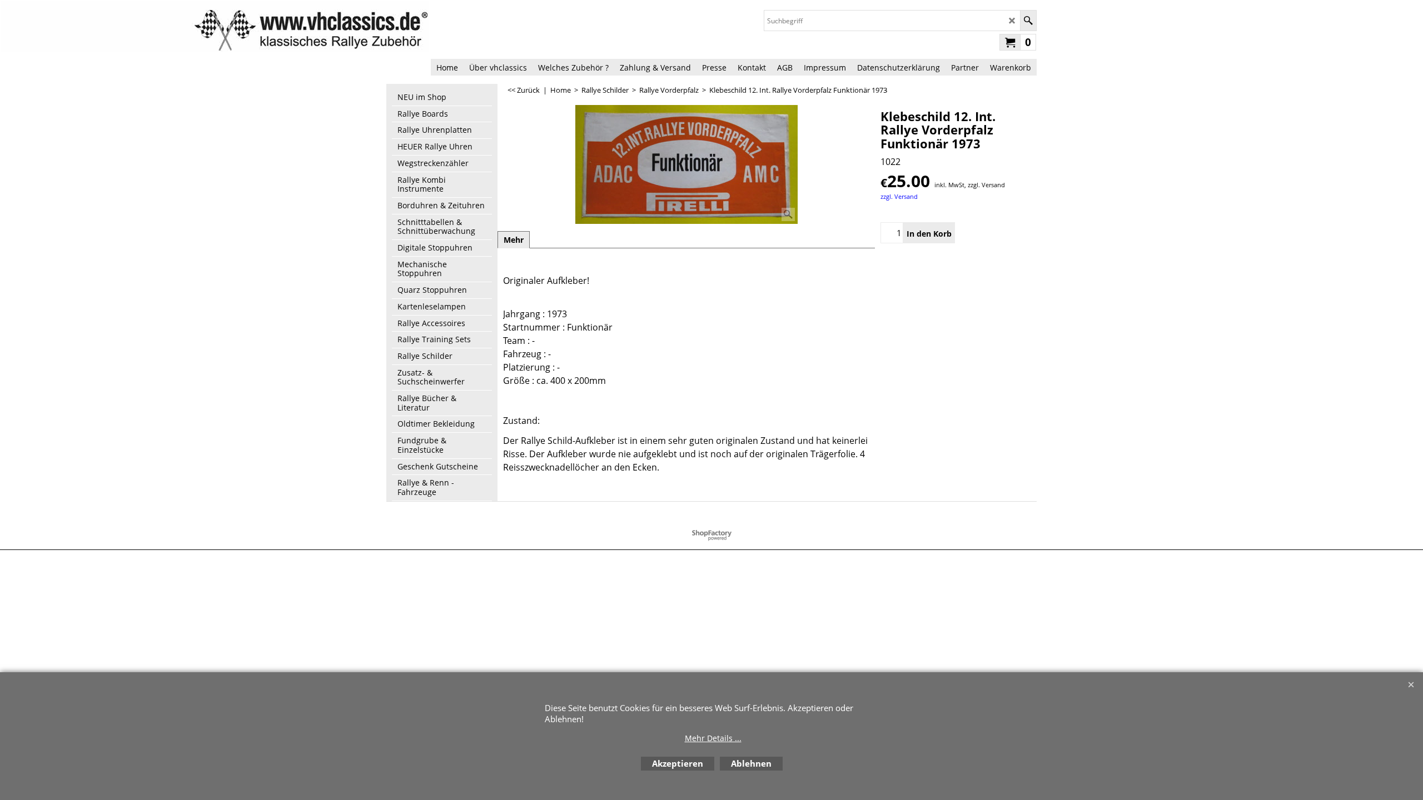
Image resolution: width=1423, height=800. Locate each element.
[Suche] (1028, 21)
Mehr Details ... (713, 738)
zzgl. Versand (899, 196)
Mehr (514, 239)
